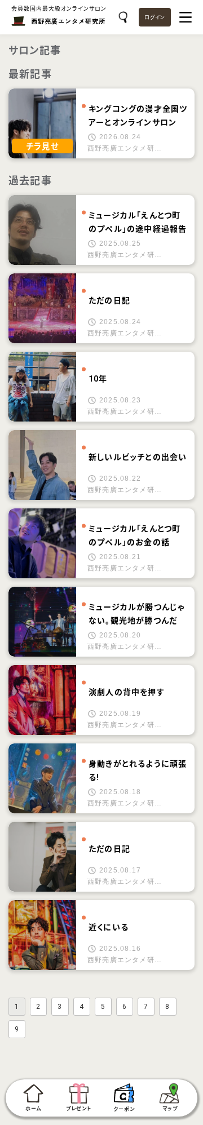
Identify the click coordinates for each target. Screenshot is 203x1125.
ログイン (154, 17)
